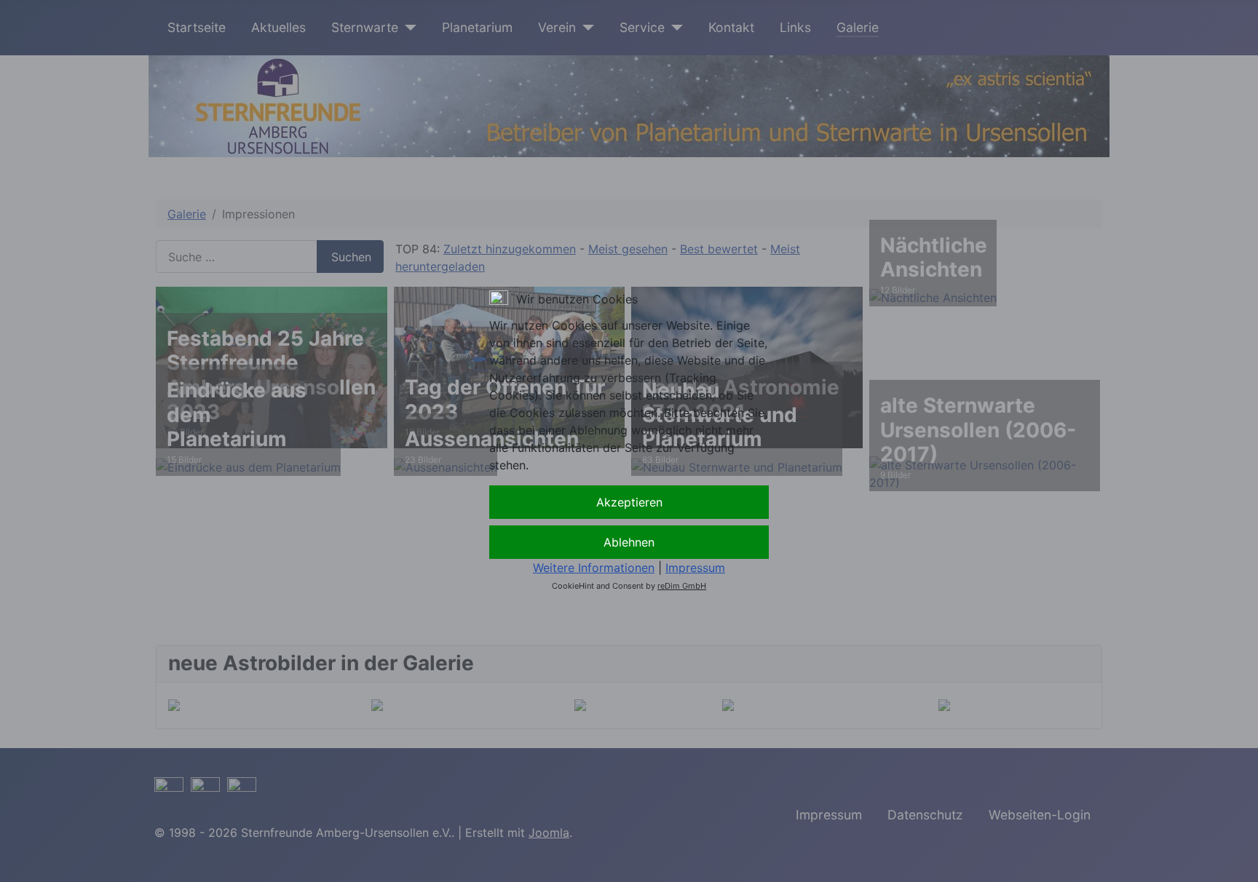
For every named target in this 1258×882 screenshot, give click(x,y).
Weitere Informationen (593, 567)
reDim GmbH (681, 586)
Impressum (695, 567)
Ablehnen (629, 542)
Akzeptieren (629, 502)
